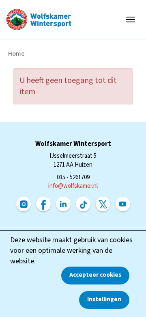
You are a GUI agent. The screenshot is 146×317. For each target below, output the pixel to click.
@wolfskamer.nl (73, 186)
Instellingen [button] (104, 299)
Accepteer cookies (95, 275)
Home (16, 53)
